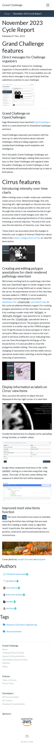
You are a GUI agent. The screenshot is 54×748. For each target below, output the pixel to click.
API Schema (7, 700)
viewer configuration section (27, 237)
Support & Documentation (13, 656)
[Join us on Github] (27, 736)
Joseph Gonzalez (25, 559)
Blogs (7, 13)
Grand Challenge (12, 5)
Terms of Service (9, 680)
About (5, 649)
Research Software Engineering (21, 624)
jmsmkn (9, 601)
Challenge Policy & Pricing (13, 653)
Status (5, 666)
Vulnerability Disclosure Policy (15, 660)
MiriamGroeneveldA (16, 574)
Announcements (14, 631)
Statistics (6, 663)
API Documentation (10, 697)
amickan (10, 608)
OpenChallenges (42, 122)
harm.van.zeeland (14, 594)
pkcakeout (11, 581)
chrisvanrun (11, 587)
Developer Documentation (13, 704)
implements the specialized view (24, 302)
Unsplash (41, 559)
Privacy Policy (8, 683)
